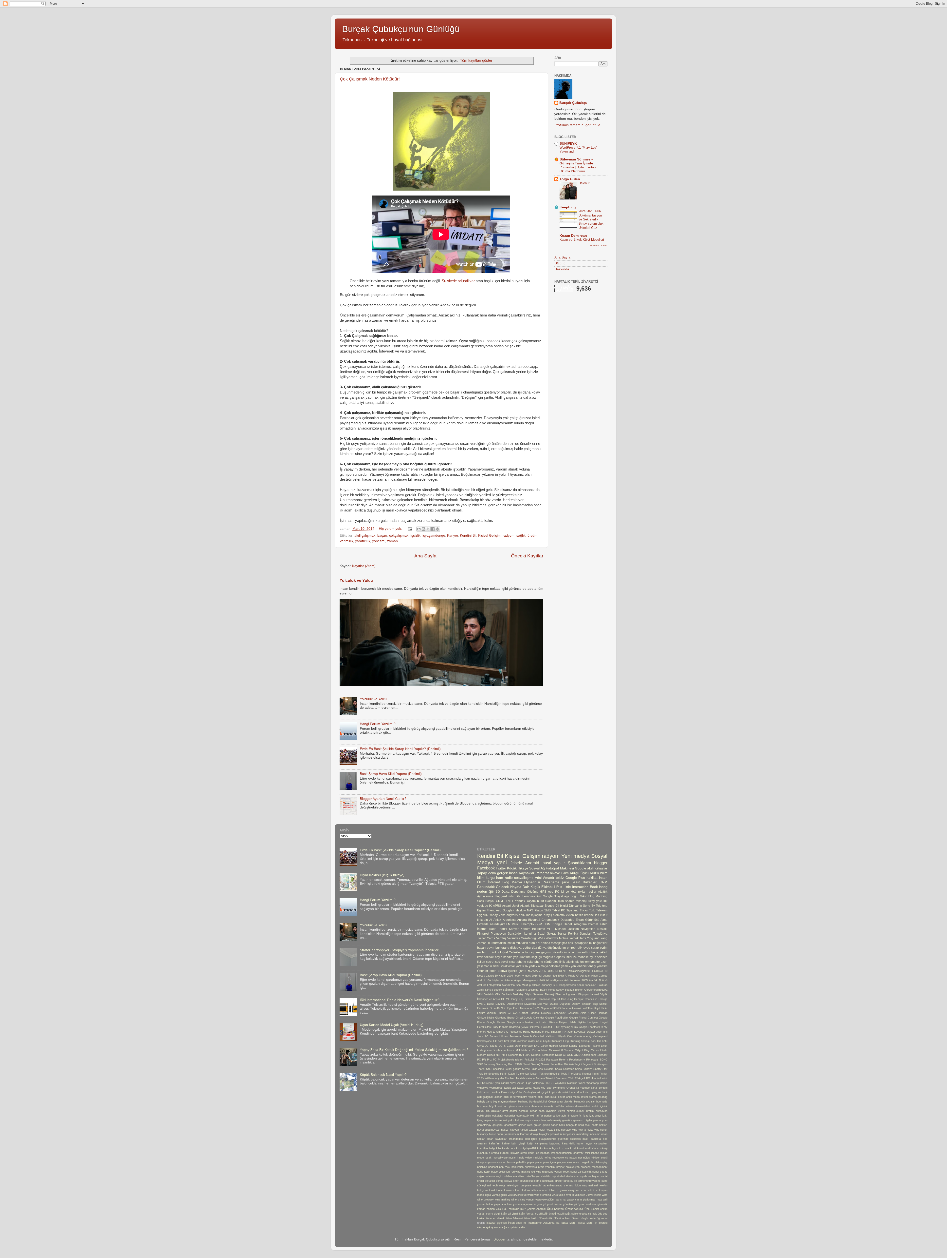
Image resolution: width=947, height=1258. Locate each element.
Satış (480, 901)
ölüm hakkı (531, 1218)
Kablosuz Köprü (555, 1036)
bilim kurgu (486, 878)
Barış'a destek (493, 989)
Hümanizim (537, 1031)
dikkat (480, 1110)
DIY (518, 896)
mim (561, 901)
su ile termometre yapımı (585, 1180)
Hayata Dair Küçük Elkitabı (531, 887)
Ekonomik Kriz (532, 896)
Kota (500, 1041)
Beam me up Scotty (552, 989)
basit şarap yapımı (580, 943)
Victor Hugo (524, 1082)
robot (566, 1171)
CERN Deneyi (509, 999)
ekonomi (551, 901)
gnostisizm (510, 1124)
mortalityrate (500, 1157)
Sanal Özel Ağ (531, 1064)
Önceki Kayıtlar (527, 555)
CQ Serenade (527, 999)
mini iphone (592, 1152)
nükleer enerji (599, 1157)
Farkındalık (486, 887)
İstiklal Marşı (568, 1222)
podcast (493, 1166)
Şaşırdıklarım (579, 863)
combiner (568, 1106)
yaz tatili (603, 1199)
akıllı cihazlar (597, 868)
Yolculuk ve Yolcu (356, 580)
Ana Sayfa (425, 555)
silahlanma (510, 1176)
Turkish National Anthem (530, 1078)
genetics (567, 1120)
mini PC (571, 957)
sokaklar (490, 1180)
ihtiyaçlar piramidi (549, 1134)
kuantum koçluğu (530, 957)
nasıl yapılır (554, 863)
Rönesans (592, 1059)
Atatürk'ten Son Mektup (516, 984)
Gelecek (502, 887)
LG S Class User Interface (516, 1045)
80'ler (561, 975)
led (537, 1152)
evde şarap (591, 947)
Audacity (547, 984)
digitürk (603, 1106)
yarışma (560, 1199)
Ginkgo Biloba (485, 1017)
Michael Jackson (567, 929)
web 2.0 (585, 1194)
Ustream (487, 1082)
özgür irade (589, 1218)
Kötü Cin (596, 1041)
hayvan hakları (500, 1129)
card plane (509, 1106)
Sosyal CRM (494, 901)
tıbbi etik (536, 1190)
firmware (572, 1115)
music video (524, 1157)
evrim (603, 947)
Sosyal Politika (567, 933)
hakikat (592, 878)
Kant (569, 1036)
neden (482, 891)
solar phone (535, 961)
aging (594, 1092)
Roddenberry (577, 1059)
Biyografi (534, 920)
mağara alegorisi (554, 957)
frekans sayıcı (524, 1120)
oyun (593, 957)
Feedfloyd (594, 1008)
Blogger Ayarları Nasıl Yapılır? (383, 799)
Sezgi (541, 933)
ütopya (502, 971)
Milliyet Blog (582, 1050)
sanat (595, 1171)
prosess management (594, 1166)
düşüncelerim (556, 947)
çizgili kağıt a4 (502, 1213)
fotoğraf (543, 873)
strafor (559, 1180)
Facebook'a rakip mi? (574, 1008)
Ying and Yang (597, 938)
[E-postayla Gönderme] (409, 529)
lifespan (544, 1152)
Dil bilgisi (561, 905)
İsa (557, 1222)
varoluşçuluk (499, 1194)
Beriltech (507, 994)
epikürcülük (484, 1115)
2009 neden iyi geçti (519, 975)
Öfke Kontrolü (555, 1208)
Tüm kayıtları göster (476, 60)
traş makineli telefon (594, 1185)
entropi (571, 947)
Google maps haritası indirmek (526, 1022)
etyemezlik (522, 1115)
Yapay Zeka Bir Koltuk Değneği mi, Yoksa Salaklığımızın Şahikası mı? (414, 1050)
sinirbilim (546, 1176)
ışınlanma (497, 1227)
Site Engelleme (495, 1068)
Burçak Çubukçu (573, 103)
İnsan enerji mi (517, 1222)
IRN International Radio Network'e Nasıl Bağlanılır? (399, 1000)
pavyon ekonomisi (568, 1162)
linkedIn (482, 920)
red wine (536, 1171)
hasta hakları (600, 1124)
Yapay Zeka (486, 873)
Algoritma (509, 920)
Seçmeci (588, 1064)
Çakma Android (536, 1208)
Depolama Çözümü (524, 891)
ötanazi (576, 1218)
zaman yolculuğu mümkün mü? (506, 1208)
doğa (542, 1110)
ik (561, 1134)
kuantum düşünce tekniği (592, 1148)
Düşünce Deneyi (570, 1003)
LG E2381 (491, 1045)
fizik (494, 952)
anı (538, 943)
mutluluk (538, 1157)
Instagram (580, 924)
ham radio (504, 878)
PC (479, 1059)
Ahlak (497, 920)
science (490, 1176)
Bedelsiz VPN (492, 994)
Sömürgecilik (491, 1073)
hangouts (571, 1124)
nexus (573, 1157)
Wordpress (496, 1087)
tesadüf (536, 1185)
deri (587, 1106)
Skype (526, 1068)
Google (580, 868)
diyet (505, 1110)
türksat (526, 1190)
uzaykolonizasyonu (567, 1190)
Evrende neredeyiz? (491, 924)
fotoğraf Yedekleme (511, 952)
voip (577, 1194)
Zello (519, 1092)
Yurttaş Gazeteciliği (503, 1092)
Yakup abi (510, 1087)
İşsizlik (415, 535)
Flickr (604, 1008)
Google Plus (575, 878)
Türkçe (579, 1078)
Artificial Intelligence (551, 980)
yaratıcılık (362, 541)
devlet (594, 1106)
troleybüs (482, 1190)
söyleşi (481, 1185)
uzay (591, 901)
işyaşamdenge (433, 535)
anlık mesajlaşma (531, 915)
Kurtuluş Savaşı (580, 1041)
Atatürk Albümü (598, 980)
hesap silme (553, 1129)
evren (570, 915)
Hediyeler (593, 1022)
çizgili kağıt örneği (546, 1213)
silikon (521, 1176)
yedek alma (537, 966)
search (569, 901)
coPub (559, 1106)
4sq (554, 975)
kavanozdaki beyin (489, 957)
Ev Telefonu (599, 905)
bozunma (482, 1106)
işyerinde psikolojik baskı (573, 1138)
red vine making (520, 1171)
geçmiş (546, 952)
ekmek (571, 1110)
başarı (382, 535)
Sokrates (568, 1068)
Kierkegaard (600, 1036)
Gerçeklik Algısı (577, 1012)
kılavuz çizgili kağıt (522, 1152)
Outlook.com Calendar (594, 1054)
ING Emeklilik (553, 1031)
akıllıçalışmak (364, 535)
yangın (530, 1199)
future (536, 1120)
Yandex (520, 901)
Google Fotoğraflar (556, 1017)
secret (490, 961)
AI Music (570, 975)
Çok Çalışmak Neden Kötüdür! (370, 79)
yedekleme (553, 966)
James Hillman (499, 1036)
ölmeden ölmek (495, 1218)
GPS (543, 891)
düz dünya (539, 947)
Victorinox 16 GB (542, 1082)
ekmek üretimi (585, 1110)
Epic (509, 1008)
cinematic (548, 1106)
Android (532, 863)
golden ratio (525, 1124)
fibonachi (561, 1115)
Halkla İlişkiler (577, 1022)
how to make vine (588, 1129)
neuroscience (560, 1157)
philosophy (601, 1162)
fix (580, 1115)
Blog (505, 882)
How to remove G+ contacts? (504, 1031)
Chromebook (550, 920)
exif (532, 1115)
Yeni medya (575, 856)
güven (546, 1124)
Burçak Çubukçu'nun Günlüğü (401, 29)
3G (498, 891)
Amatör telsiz (553, 878)
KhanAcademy (582, 1036)
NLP (498, 1054)
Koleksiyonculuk (487, 1041)
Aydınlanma (485, 896)
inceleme (595, 1134)
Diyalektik (530, 1003)
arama (593, 1096)
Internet (593, 924)
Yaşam (531, 901)
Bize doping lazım (566, 994)
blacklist (568, 1101)
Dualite (554, 1003)
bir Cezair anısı (554, 1101)
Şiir (491, 891)
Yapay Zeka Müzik (528, 1087)
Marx (544, 1050)
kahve (506, 1143)
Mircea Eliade (599, 1050)
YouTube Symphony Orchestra (560, 1087)
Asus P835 (581, 980)
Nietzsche (548, 1054)
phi (591, 1162)
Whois (603, 1082)
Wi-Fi (541, 938)
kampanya (541, 1143)
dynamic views (555, 1110)
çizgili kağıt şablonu (569, 1213)
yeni (502, 862)
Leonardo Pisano (589, 1045)
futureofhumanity (551, 1120)
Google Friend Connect (583, 1017)
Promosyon (498, 933)
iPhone (589, 915)
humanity (482, 1134)
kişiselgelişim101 (526, 1148)
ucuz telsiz (548, 1190)
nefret (547, 1157)
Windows (482, 1087)
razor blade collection (497, 1171)
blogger (600, 863)
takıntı (570, 961)
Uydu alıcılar (501, 1082)
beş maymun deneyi (505, 1101)
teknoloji (581, 901)
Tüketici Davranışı (556, 1078)
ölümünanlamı (562, 1218)
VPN (513, 1082)
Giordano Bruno (504, 1017)
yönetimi (378, 541)
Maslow (520, 910)
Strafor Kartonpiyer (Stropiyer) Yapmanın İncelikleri (399, 950)
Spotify (597, 1068)
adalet (566, 1092)
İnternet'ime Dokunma (541, 1222)
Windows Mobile (557, 938)
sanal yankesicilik (581, 1171)
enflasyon (601, 1110)
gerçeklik (497, 1124)
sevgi (504, 961)
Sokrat (551, 933)
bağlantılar (600, 943)
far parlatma (547, 1115)
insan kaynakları (497, 1138)
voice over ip (566, 1194)
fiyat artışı (595, 1115)
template (526, 1185)
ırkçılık (481, 1227)
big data (533, 1101)
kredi (573, 1148)
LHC (537, 1045)
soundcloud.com (529, 1180)
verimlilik (346, 541)
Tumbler (510, 1078)
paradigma (549, 1162)
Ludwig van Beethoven (491, 1050)
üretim (532, 535)
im (573, 1134)
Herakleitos (484, 1026)
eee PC (553, 891)
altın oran (528, 943)
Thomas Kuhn (590, 1073)
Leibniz (573, 1045)
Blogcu (549, 905)
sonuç (499, 1180)
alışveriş (512, 915)
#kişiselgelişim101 (579, 970)
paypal (585, 1162)
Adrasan (585, 975)
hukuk (603, 1129)
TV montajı (522, 1073)
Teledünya (600, 933)
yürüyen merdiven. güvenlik (590, 1204)
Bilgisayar (537, 905)
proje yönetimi (546, 1166)
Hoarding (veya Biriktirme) (524, 1026)
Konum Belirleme (533, 929)
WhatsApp (592, 1082)
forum (498, 1120)
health (541, 1129)
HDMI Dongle (553, 924)
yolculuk (601, 901)
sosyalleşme (523, 878)
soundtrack (547, 1180)
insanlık (583, 952)
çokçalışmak (398, 535)
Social (558, 1068)
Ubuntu (595, 1078)
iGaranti (524, 1134)
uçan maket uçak (590, 1190)
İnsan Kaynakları (522, 873)
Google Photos (496, 1022)
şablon (514, 1227)
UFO (587, 1078)
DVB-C (481, 1003)
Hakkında (561, 269)
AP (577, 975)
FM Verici (512, 924)
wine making (502, 1199)
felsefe (516, 863)
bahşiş (481, 1101)
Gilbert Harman (597, 1012)
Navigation (588, 929)
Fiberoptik (527, 924)
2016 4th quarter (541, 975)
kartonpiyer (600, 1143)
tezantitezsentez (553, 1185)
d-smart (580, 1106)
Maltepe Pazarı (530, 1050)
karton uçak (584, 1143)
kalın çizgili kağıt (522, 1143)
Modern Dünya (486, 1054)
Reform (563, 1059)
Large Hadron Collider (554, 1045)
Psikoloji (529, 1059)
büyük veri (495, 1106)
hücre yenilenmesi (508, 1134)
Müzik (594, 873)
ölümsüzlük (545, 1218)
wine (604, 1194)
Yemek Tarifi (577, 938)
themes (568, 1185)
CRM (603, 882)
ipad (527, 1138)
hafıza (579, 915)
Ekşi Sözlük (600, 1003)
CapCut (555, 999)
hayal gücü (484, 1129)
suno (604, 1180)
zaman (392, 541)
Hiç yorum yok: (391, 529)
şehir (522, 1227)
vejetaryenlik (515, 1194)
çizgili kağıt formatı (523, 1213)
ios (597, 915)
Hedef (568, 924)
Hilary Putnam (500, 1026)
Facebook (486, 868)
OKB (577, 1054)
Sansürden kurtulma (522, 933)
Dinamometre (515, 1003)
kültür (603, 915)
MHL (550, 929)
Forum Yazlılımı (486, 1012)
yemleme (531, 1204)
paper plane (534, 1162)
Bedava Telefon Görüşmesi (581, 989)
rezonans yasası (552, 1171)
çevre (489, 1213)
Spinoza (587, 1068)
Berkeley (518, 994)
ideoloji (534, 1134)
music (512, 1157)
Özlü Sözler (591, 1208)
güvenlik (557, 952)
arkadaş (602, 1096)
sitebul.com (572, 1176)
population (517, 1166)
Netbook (536, 1054)
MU (518, 1050)
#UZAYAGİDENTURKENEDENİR (547, 970)
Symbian (586, 933)
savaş (603, 1171)
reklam (582, 891)
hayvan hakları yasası (523, 1129)
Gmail (519, 1017)
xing (522, 1199)
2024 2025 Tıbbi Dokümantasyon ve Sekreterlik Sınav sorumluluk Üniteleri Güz (591, 219)
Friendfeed (494, 910)
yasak (570, 1199)
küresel (504, 1152)
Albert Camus (599, 975)
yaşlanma (519, 1204)
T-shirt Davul (507, 1073)
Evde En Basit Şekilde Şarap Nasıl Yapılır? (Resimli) (400, 749)
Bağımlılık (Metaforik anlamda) (521, 989)
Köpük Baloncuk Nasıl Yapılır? (383, 1075)
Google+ (508, 910)
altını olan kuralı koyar (551, 1096)
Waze (582, 1082)
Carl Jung (567, 999)
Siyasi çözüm (513, 1068)
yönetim (602, 966)
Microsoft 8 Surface (561, 1050)
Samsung (489, 1064)
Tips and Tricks (577, 910)
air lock (602, 1092)
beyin (490, 947)
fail (537, 1115)
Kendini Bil (468, 535)
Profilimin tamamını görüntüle (577, 125)
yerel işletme (554, 1204)
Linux (604, 1045)
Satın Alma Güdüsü (562, 1064)
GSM (538, 924)
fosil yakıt (508, 1120)
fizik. (604, 1115)
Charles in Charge (596, 999)
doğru (527, 947)
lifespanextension (561, 1152)
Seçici (578, 1064)
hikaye (555, 873)
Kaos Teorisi (498, 929)
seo (497, 961)
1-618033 (597, 970)
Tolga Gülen (570, 179)
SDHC (603, 1059)
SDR (480, 1064)
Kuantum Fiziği (560, 1041)
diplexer (496, 1110)
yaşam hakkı (485, 1204)
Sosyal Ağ (537, 868)
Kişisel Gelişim (489, 535)
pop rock (504, 1166)
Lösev (510, 1050)
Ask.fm (568, 980)
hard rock (584, 1124)
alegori (498, 1096)
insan (603, 878)
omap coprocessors (489, 1162)
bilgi (541, 1101)
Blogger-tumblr (504, 896)
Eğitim (481, 910)
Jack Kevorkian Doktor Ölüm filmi (587, 1031)
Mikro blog (587, 896)
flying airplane (485, 1120)
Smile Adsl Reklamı (542, 1068)
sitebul (561, 1176)
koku (540, 1148)
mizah (603, 1152)
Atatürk (602, 891)
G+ (509, 1012)
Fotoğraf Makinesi (560, 868)
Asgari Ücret (510, 905)
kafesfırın (494, 1143)
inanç (603, 887)
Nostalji (602, 929)
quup (480, 1171)
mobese (583, 957)
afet (587, 1092)
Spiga (578, 1068)
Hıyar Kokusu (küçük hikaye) (382, 875)
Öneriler (482, 971)
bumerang (502, 947)
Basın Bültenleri (584, 882)
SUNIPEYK (568, 143)
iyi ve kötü (568, 891)
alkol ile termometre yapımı (520, 1096)
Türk (571, 1078)
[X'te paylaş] (428, 529)
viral (504, 966)
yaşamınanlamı (503, 1204)
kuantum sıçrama (488, 1152)
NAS (530, 910)
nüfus (586, 1157)
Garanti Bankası (529, 1012)
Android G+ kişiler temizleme (495, 980)
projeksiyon (573, 1166)
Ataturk (524, 905)
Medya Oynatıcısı (525, 882)
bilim (603, 873)
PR (484, 1059)
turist (492, 1190)
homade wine (569, 1129)
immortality (582, 1134)
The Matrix (574, 1073)
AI (490, 920)
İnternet (494, 882)
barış (489, 1101)
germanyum (600, 1120)
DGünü (559, 263)
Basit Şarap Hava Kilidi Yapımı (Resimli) (391, 774)
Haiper (563, 1022)
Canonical (543, 999)
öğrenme (602, 1218)
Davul (490, 1003)
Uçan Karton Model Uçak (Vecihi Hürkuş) (391, 1025)
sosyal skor (511, 1180)
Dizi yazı (542, 1003)
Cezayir (578, 999)
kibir (498, 1148)
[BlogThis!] (423, 529)
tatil (489, 1185)
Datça (506, 891)
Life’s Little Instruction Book (576, 887)
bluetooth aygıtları (584, 1101)
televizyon (513, 1185)
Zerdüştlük (529, 1092)
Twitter (501, 868)
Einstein (586, 1003)
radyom (508, 535)
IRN (564, 1031)
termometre (592, 961)
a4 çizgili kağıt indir (549, 1092)
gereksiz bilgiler (582, 1120)
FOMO (556, 1008)
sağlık (521, 535)
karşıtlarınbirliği (486, 1148)
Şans (507, 1227)
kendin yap (510, 957)
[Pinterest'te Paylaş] (437, 529)
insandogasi (516, 1138)
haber (554, 1124)
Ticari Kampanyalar (492, 1078)
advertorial (577, 1092)
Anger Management (526, 980)
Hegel (604, 1022)
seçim (499, 1176)
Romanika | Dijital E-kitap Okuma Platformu (578, 169)
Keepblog (568, 207)
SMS (547, 910)
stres (567, 1180)
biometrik (559, 915)
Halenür (584, 183)
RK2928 (540, 1059)
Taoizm (533, 1073)
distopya (516, 947)
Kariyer (452, 535)
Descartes (567, 920)
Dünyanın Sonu (579, 905)
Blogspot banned (588, 994)
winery (515, 1199)
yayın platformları (585, 1199)
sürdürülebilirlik (554, 961)
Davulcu (500, 1003)
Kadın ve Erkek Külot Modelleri (582, 239)
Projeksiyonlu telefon (510, 1059)
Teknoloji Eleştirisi (549, 1073)
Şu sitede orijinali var (458, 281)
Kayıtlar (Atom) (364, 566)
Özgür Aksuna (574, 1208)
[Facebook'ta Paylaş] (432, 529)
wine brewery (485, 1199)
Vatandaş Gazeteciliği (522, 938)
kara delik (568, 1143)
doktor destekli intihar (523, 1110)
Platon (538, 910)
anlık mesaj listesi (577, 1096)
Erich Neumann (522, 1008)
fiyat (585, 1115)
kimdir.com (508, 1148)
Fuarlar (502, 1012)
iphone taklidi (598, 952)
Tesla (564, 1073)
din (488, 1110)
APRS (497, 905)
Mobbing (601, 896)
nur (580, 1157)
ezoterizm (483, 952)
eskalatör (497, 1115)
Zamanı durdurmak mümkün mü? (499, 943)
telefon (579, 961)
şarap (522, 971)
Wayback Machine (566, 1082)
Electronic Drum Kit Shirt (492, 1008)
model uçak (484, 1157)
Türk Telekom (598, 910)
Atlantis (536, 984)
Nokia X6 (560, 1054)
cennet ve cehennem (529, 1106)
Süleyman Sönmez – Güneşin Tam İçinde (576, 161)
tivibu (578, 1185)
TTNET (508, 901)
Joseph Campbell (533, 1036)
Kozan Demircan (573, 235)
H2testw (553, 1022)
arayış (548, 915)
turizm (499, 1190)
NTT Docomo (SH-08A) (516, 1054)
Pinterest (483, 933)
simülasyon (533, 1176)
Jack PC (482, 1036)
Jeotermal (515, 1036)
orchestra (509, 1162)
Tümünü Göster (598, 245)
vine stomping (542, 1194)
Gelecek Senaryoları (553, 1012)
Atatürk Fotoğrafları (489, 984)
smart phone (517, 961)
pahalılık (521, 1162)
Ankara (522, 920)
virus (555, 1194)
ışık (488, 1227)
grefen (537, 1124)
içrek (534, 1138)
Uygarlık (482, 915)
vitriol (511, 966)
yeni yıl (541, 1204)
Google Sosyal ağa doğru (561, 896)
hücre (492, 1134)
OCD (570, 1054)
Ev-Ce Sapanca (542, 1008)
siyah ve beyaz (589, 1176)
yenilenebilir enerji (583, 966)
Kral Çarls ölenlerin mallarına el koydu (527, 1041)
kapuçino (554, 1143)
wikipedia (595, 1194)
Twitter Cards (486, 938)
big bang (523, 1101)
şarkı (565, 882)
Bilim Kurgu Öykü (575, 873)
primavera (531, 1166)
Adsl (538, 878)
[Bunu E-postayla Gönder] (418, 529)
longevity (578, 1152)
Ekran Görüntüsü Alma (591, 920)
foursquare (532, 952)
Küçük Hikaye (517, 868)
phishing (482, 1166)
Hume (526, 1031)
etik (580, 947)
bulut (540, 901)
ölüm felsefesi (514, 1218)
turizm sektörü (512, 1190)
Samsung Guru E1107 (509, 1064)
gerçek (502, 873)
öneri (493, 971)
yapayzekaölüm (544, 1199)
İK (490, 905)
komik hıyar (551, 1148)
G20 (515, 1012)
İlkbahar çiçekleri (496, 1222)
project (560, 1166)
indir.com (570, 952)
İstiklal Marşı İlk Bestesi (592, 1222)
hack (562, 1124)
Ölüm (481, 882)
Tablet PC (558, 910)
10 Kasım (500, 975)
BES (555, 984)
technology (499, 1185)
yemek (565, 966)
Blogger (499, 1239)
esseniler (509, 1115)
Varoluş (501, 938)
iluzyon (567, 1134)
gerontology (484, 1124)
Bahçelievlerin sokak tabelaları (577, 984)
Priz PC (492, 1059)
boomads (601, 1101)
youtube (482, 905)
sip (554, 1176)
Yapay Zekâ (497, 915)
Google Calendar (534, 1017)
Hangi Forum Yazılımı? (378, 724)
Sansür (545, 1064)
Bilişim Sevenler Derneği (539, 994)
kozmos (564, 1148)
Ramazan (552, 1059)
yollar (592, 891)
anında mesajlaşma (554, 943)
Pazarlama (551, 882)
